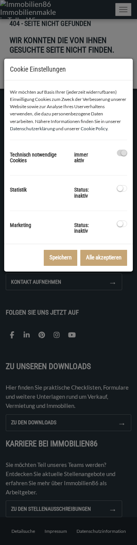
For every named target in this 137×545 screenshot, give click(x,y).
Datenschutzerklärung (32, 128)
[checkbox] (122, 153)
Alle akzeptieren (103, 257)
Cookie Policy (94, 128)
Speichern (60, 257)
